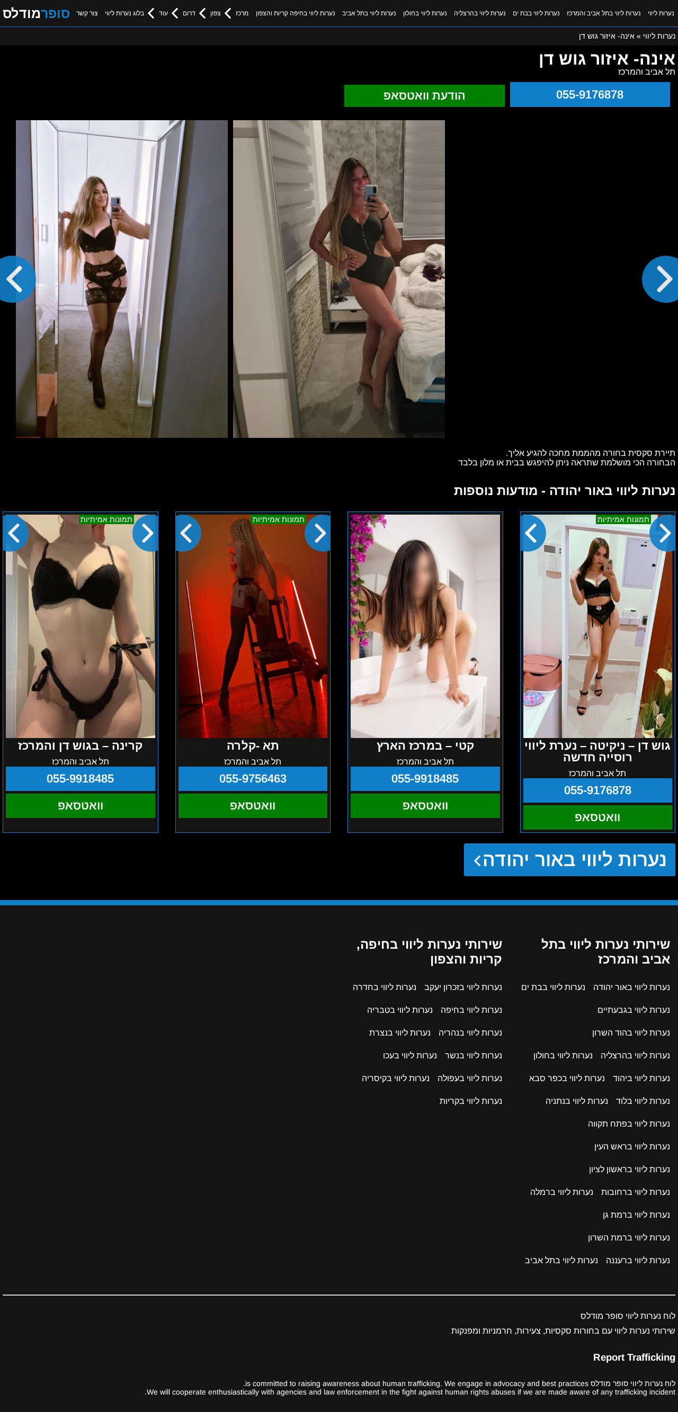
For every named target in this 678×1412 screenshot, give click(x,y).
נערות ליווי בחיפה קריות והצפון (295, 13)
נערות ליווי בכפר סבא (567, 1078)
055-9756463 (253, 778)
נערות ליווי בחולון (425, 13)
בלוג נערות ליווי (124, 13)
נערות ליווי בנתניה (577, 1100)
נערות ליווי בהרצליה (480, 13)
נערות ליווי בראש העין (632, 1146)
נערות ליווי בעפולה (470, 1078)
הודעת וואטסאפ (424, 95)
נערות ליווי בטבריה (400, 1009)
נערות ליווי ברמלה (561, 1192)
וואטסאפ (597, 817)
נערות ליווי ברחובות (635, 1192)
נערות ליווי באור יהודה (575, 859)
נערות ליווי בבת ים (536, 13)
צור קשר (87, 13)
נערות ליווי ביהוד (641, 1078)
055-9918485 (425, 778)
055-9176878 (589, 94)
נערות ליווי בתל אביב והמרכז (604, 13)
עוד (163, 13)
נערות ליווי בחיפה (471, 1009)
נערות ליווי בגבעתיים (633, 1009)
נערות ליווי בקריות (471, 1100)
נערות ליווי (661, 13)
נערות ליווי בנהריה (470, 1032)
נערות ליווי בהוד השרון (631, 1032)
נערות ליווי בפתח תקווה (629, 1123)
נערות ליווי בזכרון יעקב (463, 987)
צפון (215, 13)
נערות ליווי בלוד (643, 1100)
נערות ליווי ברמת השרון (629, 1237)
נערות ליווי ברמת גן (636, 1214)
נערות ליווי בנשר (473, 1055)
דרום (189, 13)
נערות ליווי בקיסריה (396, 1078)
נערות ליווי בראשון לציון (629, 1169)
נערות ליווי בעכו (410, 1055)
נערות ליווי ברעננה (638, 1260)
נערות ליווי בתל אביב (369, 13)
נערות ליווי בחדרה (384, 987)
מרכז (242, 13)
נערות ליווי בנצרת (400, 1032)
